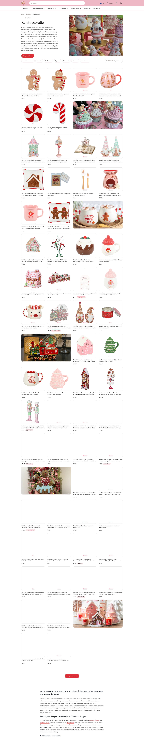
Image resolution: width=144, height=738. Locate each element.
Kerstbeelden (51, 8)
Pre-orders (25, 8)
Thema (65, 60)
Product (47, 60)
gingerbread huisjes (94, 720)
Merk (38, 60)
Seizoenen (95, 8)
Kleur (74, 60)
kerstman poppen (45, 722)
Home (22, 14)
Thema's (86, 8)
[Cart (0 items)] (121, 3)
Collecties (28, 14)
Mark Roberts (70, 722)
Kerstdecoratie (62, 8)
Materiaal (83, 60)
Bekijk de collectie (27, 55)
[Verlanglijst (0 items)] (116, 3)
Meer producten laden (72, 676)
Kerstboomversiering (38, 8)
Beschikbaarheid (27, 60)
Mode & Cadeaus (75, 8)
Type (56, 60)
